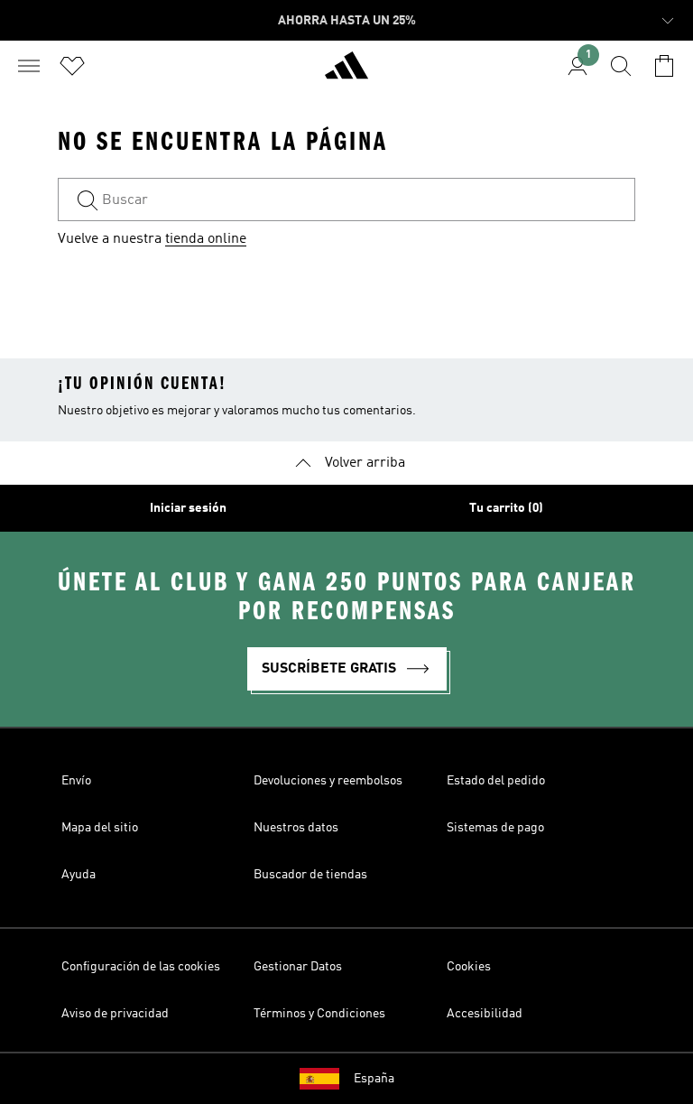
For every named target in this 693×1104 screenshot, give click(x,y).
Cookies (469, 966)
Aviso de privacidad (115, 1013)
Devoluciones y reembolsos (328, 781)
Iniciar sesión (188, 508)
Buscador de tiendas (310, 874)
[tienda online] (346, 73)
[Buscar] (620, 66)
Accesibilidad (484, 1013)
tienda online (205, 239)
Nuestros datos (296, 827)
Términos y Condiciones (319, 1013)
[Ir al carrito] (664, 66)
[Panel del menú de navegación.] (29, 66)
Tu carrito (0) (506, 508)
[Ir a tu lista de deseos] (72, 66)
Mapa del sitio (99, 827)
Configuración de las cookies (140, 966)
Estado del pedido (496, 781)
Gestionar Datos (298, 966)
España (374, 1078)
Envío (76, 781)
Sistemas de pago (495, 827)
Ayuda (78, 874)
